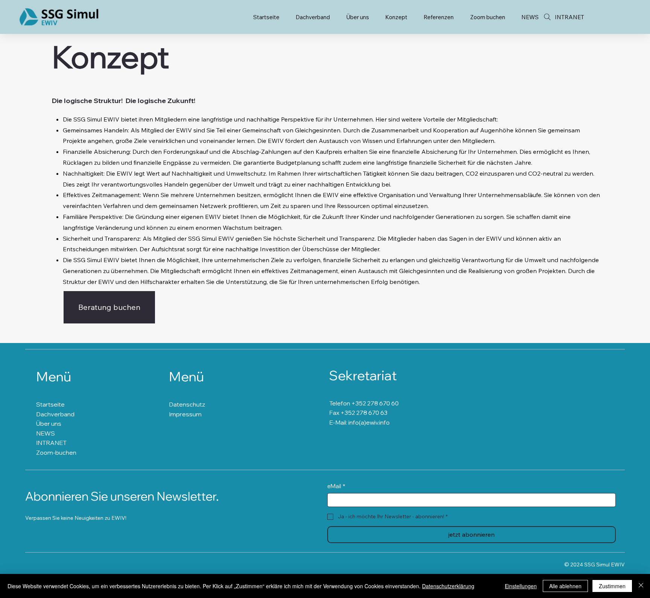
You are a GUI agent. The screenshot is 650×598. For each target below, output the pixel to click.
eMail (336, 486)
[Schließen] (640, 586)
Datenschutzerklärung (448, 586)
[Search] (547, 17)
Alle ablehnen (565, 586)
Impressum (185, 414)
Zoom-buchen (56, 452)
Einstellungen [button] (521, 586)
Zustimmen (612, 586)
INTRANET (51, 442)
